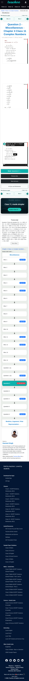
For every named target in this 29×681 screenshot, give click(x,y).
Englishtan (8, 646)
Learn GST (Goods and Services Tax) (14, 638)
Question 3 (7, 391)
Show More (14, 243)
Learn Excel (8, 633)
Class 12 (4, 6)
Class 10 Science (9, 550)
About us (11, 665)
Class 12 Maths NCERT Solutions (13, 595)
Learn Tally (8, 636)
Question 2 (14, 383)
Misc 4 (14, 283)
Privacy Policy (19, 667)
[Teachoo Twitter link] (14, 660)
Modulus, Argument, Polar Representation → (14, 423)
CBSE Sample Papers (11, 652)
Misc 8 (5, 314)
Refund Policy (14, 669)
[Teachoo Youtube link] (18, 660)
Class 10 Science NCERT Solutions (14, 623)
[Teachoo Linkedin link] (22, 660)
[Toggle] (2, 2)
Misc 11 (14, 337)
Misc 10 (6, 329)
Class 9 (23, 6)
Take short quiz (14, 181)
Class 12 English (9, 562)
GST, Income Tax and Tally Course (14, 528)
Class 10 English (9, 553)
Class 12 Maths (9, 559)
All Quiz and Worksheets (14, 186)
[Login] (25, 2)
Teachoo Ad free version (11, 531)
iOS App (7, 481)
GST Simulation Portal (11, 540)
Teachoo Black (17, 456)
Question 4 (14, 398)
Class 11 (10, 6)
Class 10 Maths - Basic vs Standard (14, 649)
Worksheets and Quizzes (11, 534)
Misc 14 (14, 360)
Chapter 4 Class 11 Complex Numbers (10, 10)
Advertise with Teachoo (14, 670)
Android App (8, 478)
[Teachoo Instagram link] (10, 660)
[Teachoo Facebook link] (6, 660)
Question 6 (14, 414)
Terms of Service (10, 667)
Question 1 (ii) (14, 375)
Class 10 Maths (9, 547)
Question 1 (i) (7, 368)
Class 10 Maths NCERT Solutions (13, 589)
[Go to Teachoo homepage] (13, 2)
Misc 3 (5, 275)
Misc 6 (5, 298)
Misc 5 (14, 290)
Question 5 (7, 406)
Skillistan (7, 537)
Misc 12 (14, 344)
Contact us (17, 665)
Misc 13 (6, 352)
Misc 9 (14, 321)
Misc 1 (14, 259)
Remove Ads (14, 176)
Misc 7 (5, 306)
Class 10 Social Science (11, 556)
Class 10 (17, 6)
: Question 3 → (14, 171)
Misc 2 (5, 267)
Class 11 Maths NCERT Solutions (13, 592)
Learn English (8, 630)
